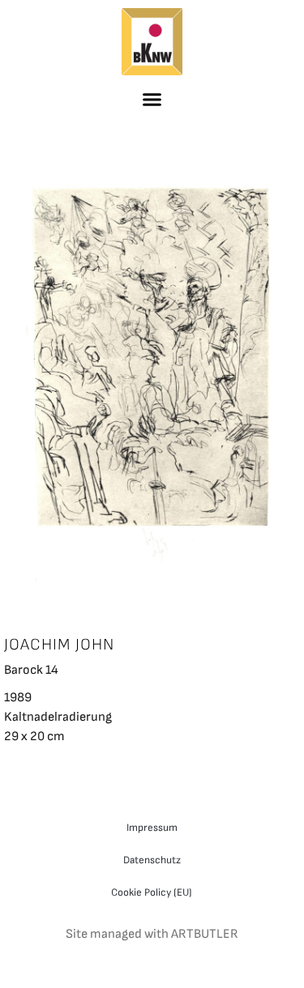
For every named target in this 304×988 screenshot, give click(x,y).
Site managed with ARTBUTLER (152, 934)
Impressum (152, 827)
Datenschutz (152, 860)
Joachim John (59, 644)
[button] (152, 98)
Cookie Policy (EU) (151, 892)
